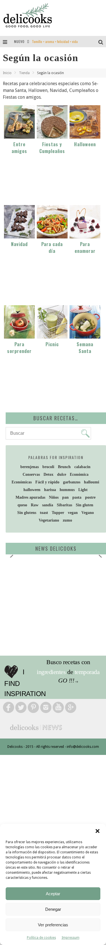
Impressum (70, 938)
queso (22, 505)
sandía (47, 505)
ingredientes (51, 671)
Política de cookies (41, 938)
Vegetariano (49, 520)
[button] (97, 831)
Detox (48, 474)
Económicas (22, 482)
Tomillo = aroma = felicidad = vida (55, 41)
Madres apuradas (30, 497)
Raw (34, 505)
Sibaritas (64, 505)
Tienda (24, 73)
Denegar (53, 909)
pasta (76, 497)
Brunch (64, 467)
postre (90, 497)
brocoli (48, 467)
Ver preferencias (53, 924)
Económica (79, 474)
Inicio (7, 73)
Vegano (87, 513)
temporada (87, 671)
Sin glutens (26, 513)
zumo (67, 520)
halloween (31, 490)
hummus (67, 490)
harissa (50, 490)
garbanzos (71, 482)
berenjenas (29, 467)
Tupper (58, 513)
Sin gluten (84, 505)
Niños (54, 497)
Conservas (31, 474)
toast (44, 513)
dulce (61, 474)
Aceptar (53, 893)
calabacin (82, 467)
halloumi (91, 482)
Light (83, 490)
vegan (73, 513)
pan (65, 497)
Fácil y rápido (47, 482)
